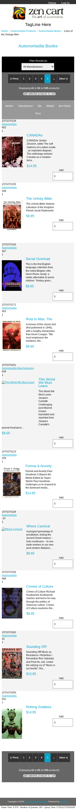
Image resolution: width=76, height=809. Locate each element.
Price (38, 113)
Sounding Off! (36, 647)
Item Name (65, 106)
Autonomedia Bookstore (36, 801)
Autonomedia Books (50, 31)
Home (52, 2)
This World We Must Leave (47, 382)
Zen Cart (64, 801)
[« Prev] (14, 78)
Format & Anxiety (39, 466)
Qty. (40, 106)
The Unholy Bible (39, 198)
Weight (50, 106)
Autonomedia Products (23, 31)
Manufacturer (25, 106)
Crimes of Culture (39, 586)
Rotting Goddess (38, 707)
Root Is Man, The (39, 319)
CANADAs (35, 135)
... (54, 78)
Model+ (9, 106)
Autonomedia (9, 124)
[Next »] (63, 78)
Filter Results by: (38, 60)
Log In (65, 2)
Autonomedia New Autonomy (18, 368)
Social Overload (38, 259)
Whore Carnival (38, 526)
